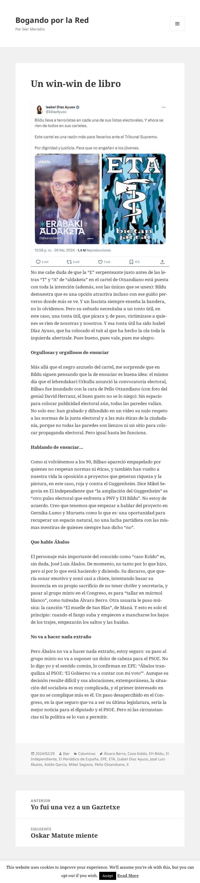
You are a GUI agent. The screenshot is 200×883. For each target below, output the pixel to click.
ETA (112, 758)
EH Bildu (156, 753)
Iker (66, 753)
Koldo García (56, 764)
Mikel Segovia (81, 764)
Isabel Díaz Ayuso (132, 758)
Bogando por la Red (52, 20)
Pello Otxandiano (109, 764)
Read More (128, 875)
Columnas (87, 753)
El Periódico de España (78, 758)
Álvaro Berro (115, 753)
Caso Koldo (137, 753)
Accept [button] (107, 875)
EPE (104, 758)
